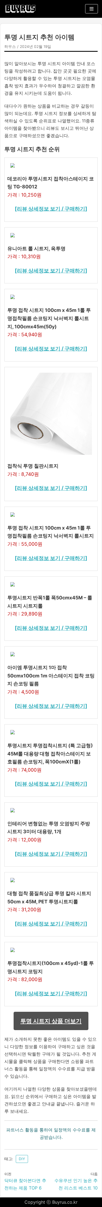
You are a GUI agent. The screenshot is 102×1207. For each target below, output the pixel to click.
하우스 (10, 46)
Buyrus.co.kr (65, 1202)
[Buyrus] (20, 9)
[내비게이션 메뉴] (91, 8)
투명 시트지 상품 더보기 (51, 1021)
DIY (22, 1159)
